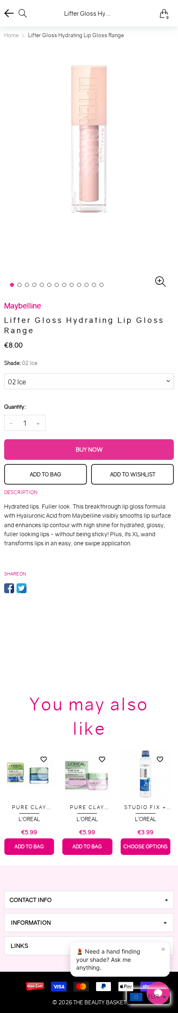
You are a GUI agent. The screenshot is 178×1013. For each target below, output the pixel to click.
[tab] (89, 900)
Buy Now (89, 449)
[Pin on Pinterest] (34, 588)
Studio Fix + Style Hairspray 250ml (91, 807)
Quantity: (15, 406)
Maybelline (150, 819)
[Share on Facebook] (9, 588)
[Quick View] (48, 774)
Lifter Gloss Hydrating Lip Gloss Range (149, 807)
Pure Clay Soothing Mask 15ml (33, 807)
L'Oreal (33, 819)
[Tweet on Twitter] (21, 588)
